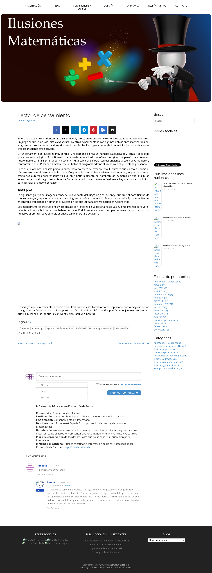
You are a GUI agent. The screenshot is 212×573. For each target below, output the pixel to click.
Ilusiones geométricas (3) (167, 365)
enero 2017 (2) (161, 329)
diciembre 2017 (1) (163, 304)
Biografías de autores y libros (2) (170, 345)
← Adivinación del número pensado (35, 343)
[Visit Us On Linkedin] (33, 543)
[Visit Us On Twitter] (57, 539)
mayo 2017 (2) (161, 313)
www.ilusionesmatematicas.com (114, 564)
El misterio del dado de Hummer (176, 218)
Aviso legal (85, 567)
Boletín (108, 5)
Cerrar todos (174, 281)
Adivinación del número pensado (170, 355)
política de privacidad (79, 447)
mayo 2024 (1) (161, 284)
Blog (57, 5)
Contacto (181, 5)
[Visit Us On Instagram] (57, 543)
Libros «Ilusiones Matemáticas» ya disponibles (106, 540)
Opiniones (133, 5)
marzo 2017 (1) (161, 323)
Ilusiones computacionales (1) (169, 361)
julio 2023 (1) (160, 288)
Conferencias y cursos (82, 7)
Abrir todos (159, 281)
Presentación (33, 5)
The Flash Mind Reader (30, 333)
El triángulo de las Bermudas (106, 552)
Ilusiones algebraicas (28, 120)
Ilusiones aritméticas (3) (166, 358)
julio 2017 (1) (160, 307)
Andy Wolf (81, 328)
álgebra (50, 328)
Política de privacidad (130, 384)
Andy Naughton (65, 328)
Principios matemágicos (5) (168, 368)
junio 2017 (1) (161, 310)
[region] (83, 259)
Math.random (122, 328)
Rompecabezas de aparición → (133, 343)
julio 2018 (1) (160, 297)
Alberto (66, 485)
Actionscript (37, 328)
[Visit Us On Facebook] (35, 539)
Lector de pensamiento (101, 328)
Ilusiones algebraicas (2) (166, 349)
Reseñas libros (157, 5)
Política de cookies (123, 567)
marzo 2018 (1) (161, 300)
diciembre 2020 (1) (163, 294)
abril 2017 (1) (160, 316)
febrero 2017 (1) (162, 326)
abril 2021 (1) (160, 291)
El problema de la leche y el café (176, 246)
